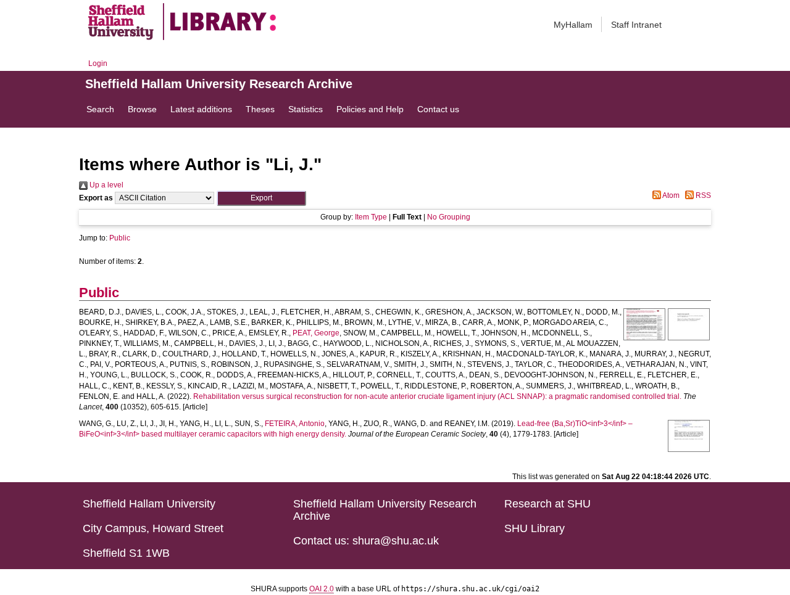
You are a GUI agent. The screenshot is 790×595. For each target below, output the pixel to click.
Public (119, 238)
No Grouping (448, 217)
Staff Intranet (636, 25)
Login (97, 63)
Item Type (371, 217)
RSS (702, 195)
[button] (261, 198)
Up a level (105, 185)
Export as (96, 198)
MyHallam (573, 25)
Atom (670, 195)
